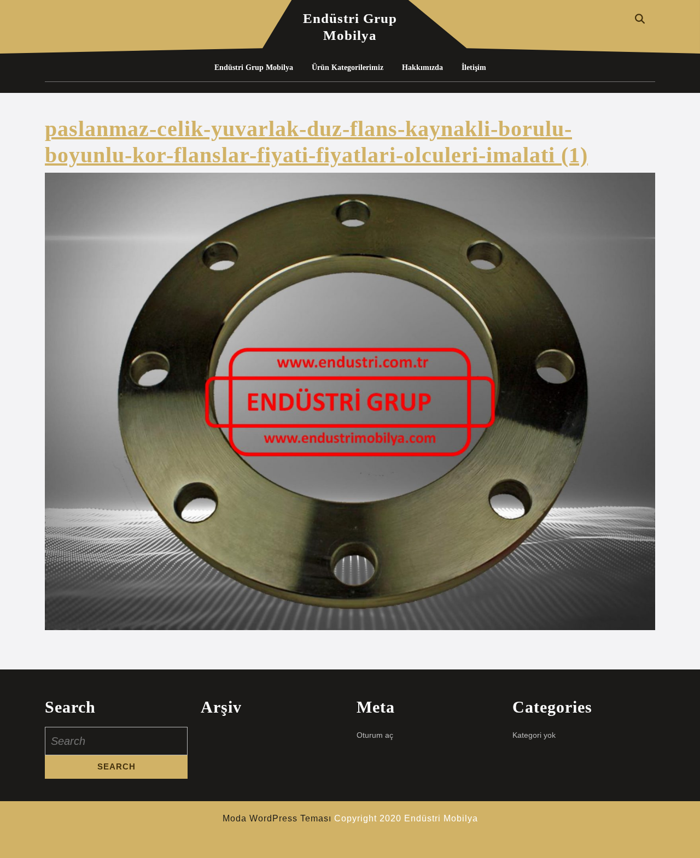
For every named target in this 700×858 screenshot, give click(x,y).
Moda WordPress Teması (277, 818)
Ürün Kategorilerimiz (347, 67)
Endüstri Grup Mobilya (253, 67)
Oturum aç (375, 735)
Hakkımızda (422, 67)
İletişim (474, 67)
